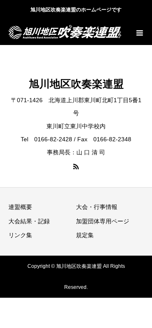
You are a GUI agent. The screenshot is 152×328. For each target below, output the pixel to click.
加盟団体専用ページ (102, 221)
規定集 (85, 235)
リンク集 (20, 235)
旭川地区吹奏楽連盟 (76, 84)
